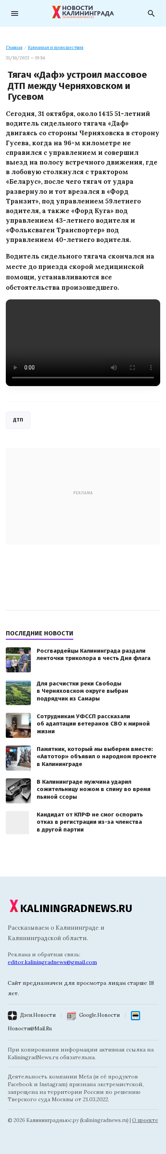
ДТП (18, 420)
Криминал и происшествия (55, 47)
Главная (14, 47)
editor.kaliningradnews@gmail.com (52, 962)
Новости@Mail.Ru (30, 1028)
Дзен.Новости (38, 1015)
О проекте (145, 1120)
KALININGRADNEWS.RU (76, 908)
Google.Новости (99, 1015)
